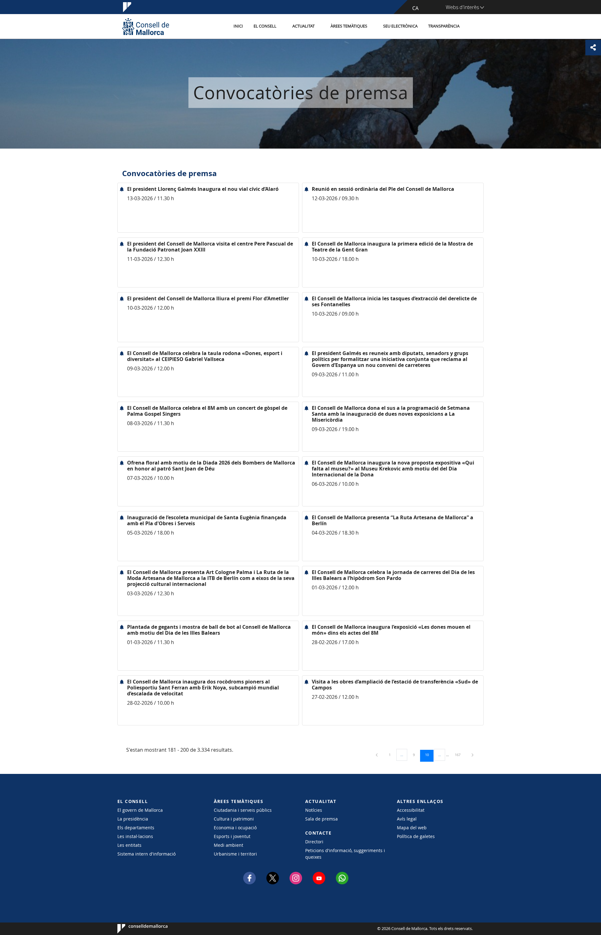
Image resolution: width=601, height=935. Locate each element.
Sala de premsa (321, 819)
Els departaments (135, 828)
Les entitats (129, 845)
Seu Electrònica (400, 26)
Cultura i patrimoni (234, 819)
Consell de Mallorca (136, 929)
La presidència (132, 819)
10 (429, 754)
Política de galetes (416, 836)
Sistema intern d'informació (146, 854)
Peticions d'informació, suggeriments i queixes (345, 853)
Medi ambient (228, 845)
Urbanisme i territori (235, 854)
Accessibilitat (410, 810)
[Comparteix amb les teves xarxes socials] (593, 47)
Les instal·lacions (135, 836)
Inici (238, 26)
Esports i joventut (232, 836)
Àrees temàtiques (349, 26)
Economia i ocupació (235, 828)
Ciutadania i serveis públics (243, 810)
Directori (314, 842)
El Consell (265, 26)
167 (460, 754)
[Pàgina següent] (472, 754)
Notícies (313, 810)
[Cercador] (471, 26)
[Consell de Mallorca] (145, 26)
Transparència (444, 26)
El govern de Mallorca (140, 810)
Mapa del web (412, 828)
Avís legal (407, 819)
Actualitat (303, 26)
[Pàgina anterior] (377, 754)
